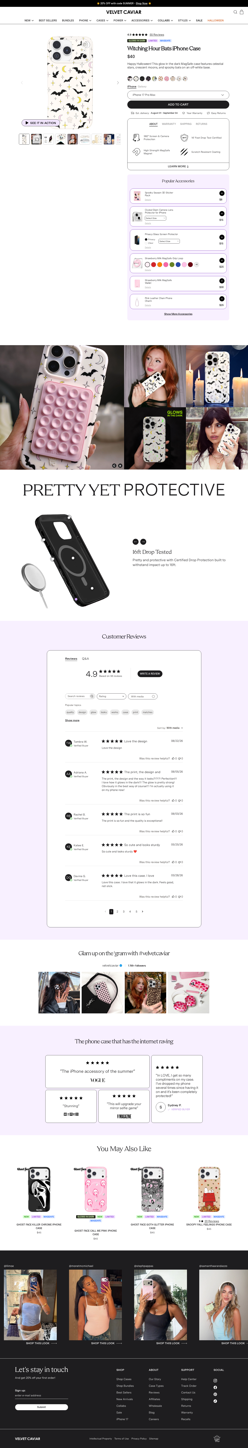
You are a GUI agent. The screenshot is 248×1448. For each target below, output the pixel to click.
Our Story (155, 1379)
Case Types (156, 1385)
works (114, 712)
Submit (41, 1407)
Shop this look (15, 1343)
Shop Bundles (125, 1385)
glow (93, 712)
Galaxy (142, 86)
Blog (152, 1412)
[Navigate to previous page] (105, 911)
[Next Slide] (118, 82)
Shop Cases (123, 1379)
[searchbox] (77, 696)
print (135, 712)
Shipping (186, 124)
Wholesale (155, 1405)
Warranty (169, 124)
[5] (44, 540)
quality (70, 712)
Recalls (185, 1419)
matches (147, 712)
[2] (53, 559)
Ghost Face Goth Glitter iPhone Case (152, 1226)
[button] (29, 21)
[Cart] (242, 12)
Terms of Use (121, 1438)
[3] (69, 517)
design (82, 712)
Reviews (154, 1392)
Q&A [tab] (85, 658)
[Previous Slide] (22, 82)
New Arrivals (124, 1399)
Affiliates (154, 1399)
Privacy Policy (139, 1438)
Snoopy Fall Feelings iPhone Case (209, 1224)
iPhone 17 (122, 1419)
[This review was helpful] (173, 758)
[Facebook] (223, 1387)
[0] (76, 599)
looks (104, 712)
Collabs (121, 1405)
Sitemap (153, 1438)
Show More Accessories (178, 314)
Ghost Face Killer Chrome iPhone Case (39, 1226)
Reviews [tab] (71, 658)
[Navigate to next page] (142, 911)
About (153, 124)
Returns (201, 124)
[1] (73, 558)
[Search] (235, 12)
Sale (119, 1412)
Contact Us (188, 1392)
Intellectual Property (100, 1438)
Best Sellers (123, 1392)
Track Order (189, 1385)
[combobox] (111, 696)
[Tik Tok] (223, 1401)
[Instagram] (223, 1380)
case (125, 712)
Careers (154, 1419)
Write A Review (150, 673)
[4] (92, 588)
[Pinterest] (223, 1394)
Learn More (177, 166)
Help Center (189, 1379)
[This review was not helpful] (179, 758)
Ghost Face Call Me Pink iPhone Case (95, 1232)
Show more (72, 720)
